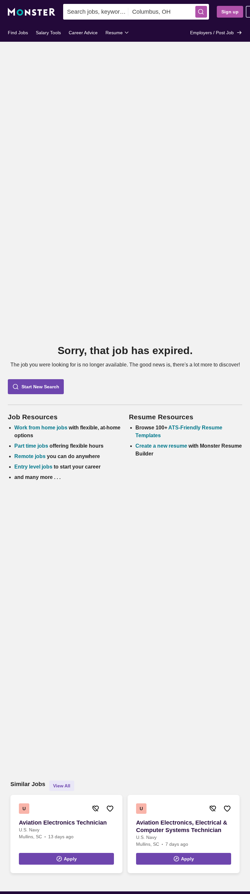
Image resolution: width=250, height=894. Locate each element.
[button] (201, 12)
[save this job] (110, 808)
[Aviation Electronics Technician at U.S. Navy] (66, 834)
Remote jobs (30, 456)
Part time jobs (31, 446)
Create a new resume (161, 446)
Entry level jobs (33, 466)
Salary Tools (48, 32)
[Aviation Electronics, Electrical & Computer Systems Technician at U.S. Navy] (183, 834)
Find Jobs (18, 32)
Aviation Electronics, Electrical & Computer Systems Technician (181, 826)
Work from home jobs (40, 427)
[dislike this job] (96, 808)
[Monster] (31, 12)
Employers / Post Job (212, 32)
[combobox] (95, 12)
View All (61, 785)
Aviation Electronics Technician (63, 822)
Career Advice (83, 32)
